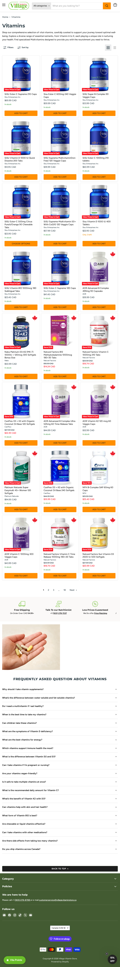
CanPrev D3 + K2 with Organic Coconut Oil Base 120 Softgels (20, 422)
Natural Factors (50, 360)
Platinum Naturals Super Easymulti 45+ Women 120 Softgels (18, 490)
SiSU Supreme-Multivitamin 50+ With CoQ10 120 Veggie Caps (60, 223)
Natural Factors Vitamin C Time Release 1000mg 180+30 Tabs (59, 555)
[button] (112, 959)
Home (5, 17)
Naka (6, 360)
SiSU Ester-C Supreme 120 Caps (60, 288)
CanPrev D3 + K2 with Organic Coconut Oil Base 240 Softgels (59, 489)
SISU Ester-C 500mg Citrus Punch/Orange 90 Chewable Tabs (18, 224)
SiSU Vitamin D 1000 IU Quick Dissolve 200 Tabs (20, 159)
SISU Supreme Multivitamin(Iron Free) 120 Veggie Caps (59, 159)
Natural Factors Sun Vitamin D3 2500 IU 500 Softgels (98, 555)
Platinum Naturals (12, 496)
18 (65, 590)
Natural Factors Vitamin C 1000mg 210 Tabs (96, 353)
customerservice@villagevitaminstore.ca (57, 900)
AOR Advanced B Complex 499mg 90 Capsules (96, 289)
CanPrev (8, 427)
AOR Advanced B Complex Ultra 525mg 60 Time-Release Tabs (59, 422)
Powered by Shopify (60, 962)
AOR (84, 294)
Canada (59, 928)
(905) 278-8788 (22, 900)
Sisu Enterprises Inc (12, 97)
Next (72, 590)
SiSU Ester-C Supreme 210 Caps (21, 94)
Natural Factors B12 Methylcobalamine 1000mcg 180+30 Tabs (58, 355)
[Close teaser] (106, 953)
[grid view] (108, 47)
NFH (84, 493)
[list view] (114, 47)
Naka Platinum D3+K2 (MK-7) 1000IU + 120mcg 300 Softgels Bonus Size (20, 355)
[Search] (107, 5)
